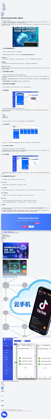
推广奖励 (4, 6)
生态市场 (4, 7)
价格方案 (4, 4)
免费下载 (24, 226)
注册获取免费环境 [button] (3, 238)
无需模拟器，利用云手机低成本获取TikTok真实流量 (11, 232)
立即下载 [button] (2, 237)
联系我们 (4, 8)
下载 (3, 3)
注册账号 (31, 226)
